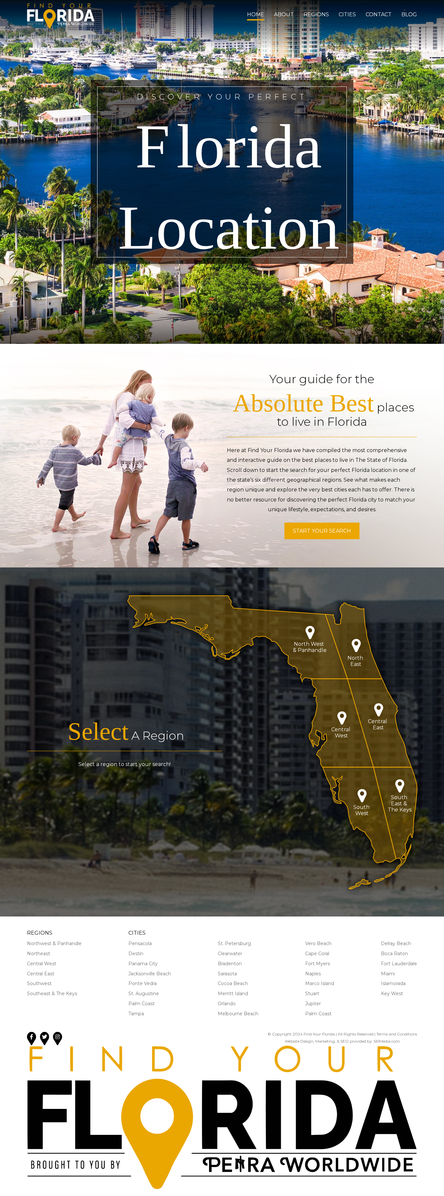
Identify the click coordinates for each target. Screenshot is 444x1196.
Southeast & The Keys (52, 993)
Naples (313, 974)
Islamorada (393, 983)
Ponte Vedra (142, 983)
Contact (379, 14)
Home (255, 14)
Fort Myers (317, 964)
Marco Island (319, 983)
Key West (392, 993)
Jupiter (313, 1004)
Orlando (227, 1004)
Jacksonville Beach (149, 974)
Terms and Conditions (396, 1034)
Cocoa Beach (233, 983)
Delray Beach (396, 943)
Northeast (38, 953)
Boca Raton (394, 953)
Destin (135, 953)
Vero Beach (318, 943)
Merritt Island (233, 993)
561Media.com (387, 1041)
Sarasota (227, 974)
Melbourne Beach (238, 1014)
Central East (40, 974)
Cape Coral (317, 953)
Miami (388, 974)
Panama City (143, 964)
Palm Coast (141, 1004)
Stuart (312, 993)
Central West (41, 964)
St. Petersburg (234, 943)
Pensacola (140, 943)
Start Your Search (322, 531)
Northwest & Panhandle (54, 943)
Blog (409, 14)
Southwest (39, 983)
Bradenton (230, 964)
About (284, 14)
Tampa (136, 1014)
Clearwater (230, 953)
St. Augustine (143, 993)
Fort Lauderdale (399, 964)
